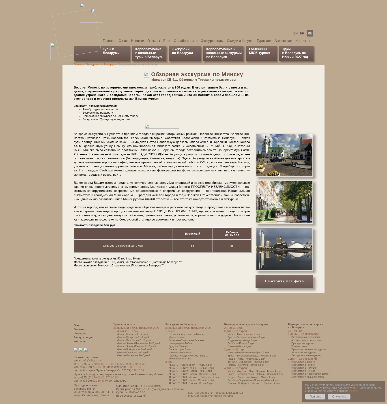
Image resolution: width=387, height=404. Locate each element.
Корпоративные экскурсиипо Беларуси (305, 326)
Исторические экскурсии (305, 337)
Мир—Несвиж (177, 337)
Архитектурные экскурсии (306, 340)
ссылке (353, 391)
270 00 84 (112, 363)
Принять (315, 396)
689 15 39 (135, 367)
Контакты (303, 41)
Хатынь (183, 346)
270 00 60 (98, 363)
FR (302, 33)
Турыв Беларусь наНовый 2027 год (295, 53)
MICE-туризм (259, 53)
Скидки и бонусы (240, 41)
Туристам (264, 41)
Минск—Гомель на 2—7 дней (133, 355)
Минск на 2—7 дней (128, 331)
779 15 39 (98, 367)
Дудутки (173, 346)
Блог (166, 41)
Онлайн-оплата (186, 41)
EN (295, 33)
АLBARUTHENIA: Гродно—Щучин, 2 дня (191, 368)
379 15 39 (139, 363)
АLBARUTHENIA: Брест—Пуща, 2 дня (190, 364)
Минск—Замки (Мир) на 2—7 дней (136, 346)
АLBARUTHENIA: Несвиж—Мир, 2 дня (190, 370)
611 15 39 (98, 380)
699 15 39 (138, 370)
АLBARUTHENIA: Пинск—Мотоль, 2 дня (191, 380)
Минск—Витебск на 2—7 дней (134, 340)
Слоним (192, 355)
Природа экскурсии (302, 343)
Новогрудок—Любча (180, 343)
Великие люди (299, 346)
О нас (123, 41)
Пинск (201, 355)
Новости (137, 41)
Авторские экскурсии (303, 352)
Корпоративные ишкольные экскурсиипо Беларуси (224, 53)
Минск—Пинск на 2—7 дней (132, 352)
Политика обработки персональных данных (215, 392)
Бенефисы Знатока (180, 358)
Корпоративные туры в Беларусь (246, 324)
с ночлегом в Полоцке (303, 367)
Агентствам (283, 41)
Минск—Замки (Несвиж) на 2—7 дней (138, 343)
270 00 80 (98, 377)
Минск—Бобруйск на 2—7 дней (134, 349)
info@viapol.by (92, 360)
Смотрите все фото (284, 281)
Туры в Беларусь (111, 51)
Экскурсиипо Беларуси (182, 51)
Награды (80, 333)
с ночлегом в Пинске (303, 370)
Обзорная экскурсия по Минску (187, 334)
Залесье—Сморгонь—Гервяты (186, 340)
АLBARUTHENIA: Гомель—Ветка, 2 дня (191, 383)
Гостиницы (258, 49)
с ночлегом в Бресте (303, 361)
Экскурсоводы (212, 41)
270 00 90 (112, 377)
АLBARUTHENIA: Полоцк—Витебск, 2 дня (192, 374)
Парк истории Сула (180, 349)
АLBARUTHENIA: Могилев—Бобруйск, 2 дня (194, 377)
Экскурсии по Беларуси (101, 64)
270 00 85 (125, 363)
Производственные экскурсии (308, 349)
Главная (109, 41)
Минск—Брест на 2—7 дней (132, 334)
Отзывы (153, 41)
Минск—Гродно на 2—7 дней (133, 337)
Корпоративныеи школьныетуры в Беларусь (149, 53)
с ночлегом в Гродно (303, 364)
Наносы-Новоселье (180, 352)
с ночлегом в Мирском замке (308, 377)
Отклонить (339, 396)
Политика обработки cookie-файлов (210, 396)
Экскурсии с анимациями (305, 355)
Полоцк (182, 355)
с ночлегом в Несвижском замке (310, 373)
